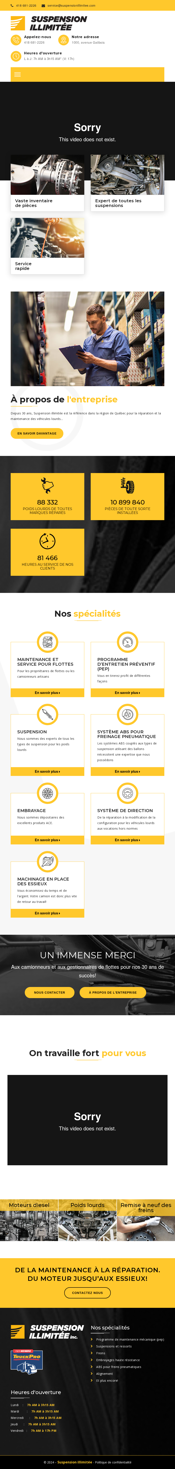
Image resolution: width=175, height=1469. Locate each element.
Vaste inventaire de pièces (33, 203)
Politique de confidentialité (113, 1462)
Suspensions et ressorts (114, 1346)
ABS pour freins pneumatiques (118, 1367)
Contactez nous (87, 1293)
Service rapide (23, 266)
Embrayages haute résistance (118, 1360)
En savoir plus (47, 692)
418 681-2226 (26, 5)
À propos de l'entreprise (113, 992)
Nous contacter (49, 992)
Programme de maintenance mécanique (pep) (130, 1339)
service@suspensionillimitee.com (72, 5)
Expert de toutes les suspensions (118, 203)
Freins (100, 1353)
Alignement (104, 1374)
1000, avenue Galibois (88, 42)
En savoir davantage (37, 433)
